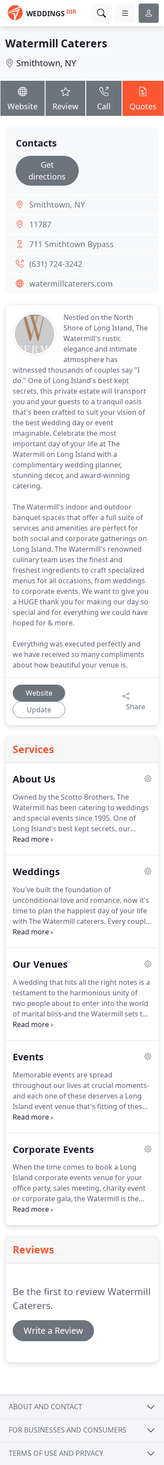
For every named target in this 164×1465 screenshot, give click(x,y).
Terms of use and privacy (56, 1453)
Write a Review (53, 1330)
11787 (40, 224)
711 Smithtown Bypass (71, 244)
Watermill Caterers (56, 43)
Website (22, 106)
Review (65, 106)
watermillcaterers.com (71, 283)
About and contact (45, 1406)
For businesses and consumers (67, 1430)
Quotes (143, 106)
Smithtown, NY (46, 63)
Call (104, 106)
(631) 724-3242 (55, 264)
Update (39, 710)
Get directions (47, 170)
